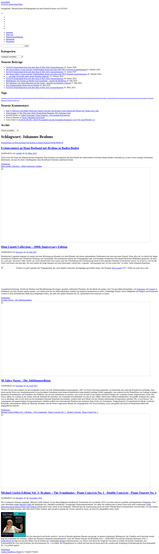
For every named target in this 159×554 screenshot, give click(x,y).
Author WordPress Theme (11, 552)
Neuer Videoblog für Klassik (33, 117)
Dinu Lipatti (116, 268)
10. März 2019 (31, 153)
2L (11, 98)
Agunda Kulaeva (70, 98)
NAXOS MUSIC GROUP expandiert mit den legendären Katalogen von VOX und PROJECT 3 (56, 120)
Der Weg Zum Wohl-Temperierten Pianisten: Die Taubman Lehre (45, 113)
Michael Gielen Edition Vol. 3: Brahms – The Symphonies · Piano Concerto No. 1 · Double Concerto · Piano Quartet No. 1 (78, 492)
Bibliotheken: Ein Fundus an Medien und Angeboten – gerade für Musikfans (36, 81)
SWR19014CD (7, 541)
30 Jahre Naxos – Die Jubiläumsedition (26, 380)
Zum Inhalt (5, 2)
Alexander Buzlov (123, 98)
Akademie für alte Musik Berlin (82, 98)
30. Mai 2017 (31, 252)
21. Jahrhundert (24, 98)
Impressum (10, 39)
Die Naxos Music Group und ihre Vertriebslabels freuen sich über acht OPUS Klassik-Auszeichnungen (46, 74)
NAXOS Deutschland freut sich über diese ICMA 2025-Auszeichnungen (34, 72)
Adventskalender (62, 98)
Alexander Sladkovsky (142, 98)
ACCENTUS (40, 98)
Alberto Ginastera (107, 98)
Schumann (141, 289)
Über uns (9, 35)
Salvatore (19, 252)
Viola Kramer (11, 113)
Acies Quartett (54, 98)
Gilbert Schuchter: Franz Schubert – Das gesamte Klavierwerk (45, 115)
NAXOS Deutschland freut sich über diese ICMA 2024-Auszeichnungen (34, 78)
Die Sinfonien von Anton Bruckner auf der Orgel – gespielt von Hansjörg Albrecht (38, 83)
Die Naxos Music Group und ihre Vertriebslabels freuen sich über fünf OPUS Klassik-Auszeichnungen (46, 70)
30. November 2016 (34, 498)
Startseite (9, 32)
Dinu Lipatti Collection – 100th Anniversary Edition (34, 246)
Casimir (19, 153)
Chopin (152, 289)
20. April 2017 (32, 386)
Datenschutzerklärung (14, 37)
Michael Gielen (25, 504)
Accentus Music (47, 98)
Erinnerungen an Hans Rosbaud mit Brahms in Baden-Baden (25, 143)
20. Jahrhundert (16, 98)
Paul (7, 111)
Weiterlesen (5, 164)
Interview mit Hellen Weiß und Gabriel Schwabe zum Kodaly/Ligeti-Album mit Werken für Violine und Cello (55, 111)
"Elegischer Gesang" (6, 98)
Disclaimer (10, 41)
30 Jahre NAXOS (32, 98)
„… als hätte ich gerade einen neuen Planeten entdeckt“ (27, 76)
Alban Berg (100, 98)
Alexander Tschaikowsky (13, 100)
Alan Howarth (93, 98)
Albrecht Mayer (115, 98)
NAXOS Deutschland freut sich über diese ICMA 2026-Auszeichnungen (34, 67)
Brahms (63, 541)
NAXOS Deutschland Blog (12, 4)
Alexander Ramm (132, 98)
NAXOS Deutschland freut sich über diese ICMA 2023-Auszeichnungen (34, 87)
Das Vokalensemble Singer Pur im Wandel (22, 85)
